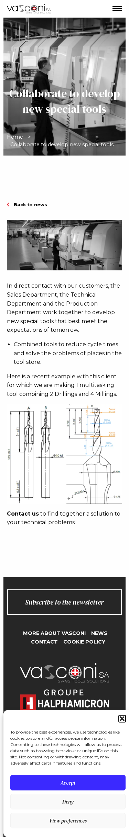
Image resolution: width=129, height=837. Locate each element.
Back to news (30, 204)
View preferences (68, 820)
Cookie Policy (84, 642)
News (99, 633)
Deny (68, 801)
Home (15, 137)
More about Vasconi (54, 633)
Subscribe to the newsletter (64, 602)
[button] (122, 718)
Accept (68, 782)
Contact (44, 642)
